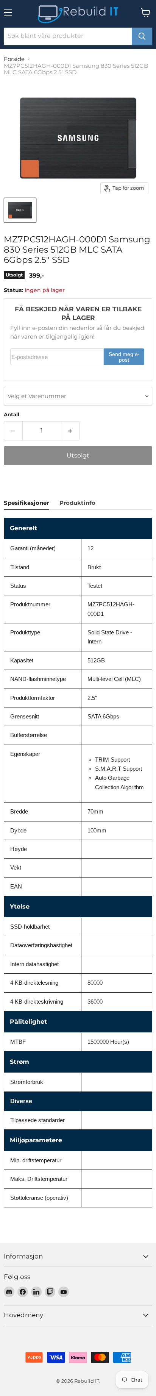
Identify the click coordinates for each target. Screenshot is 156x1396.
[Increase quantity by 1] (70, 430)
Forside (14, 59)
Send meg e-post (124, 357)
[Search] (142, 36)
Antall (11, 414)
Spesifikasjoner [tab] (26, 502)
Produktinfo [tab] (77, 502)
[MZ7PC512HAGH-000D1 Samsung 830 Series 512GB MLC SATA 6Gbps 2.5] (20, 210)
